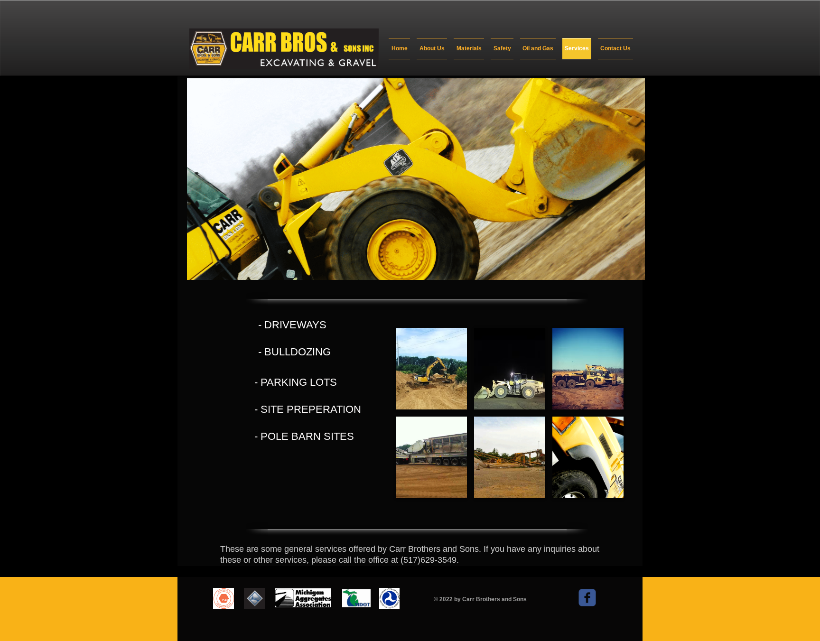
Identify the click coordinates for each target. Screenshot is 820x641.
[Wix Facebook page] (587, 597)
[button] (431, 368)
